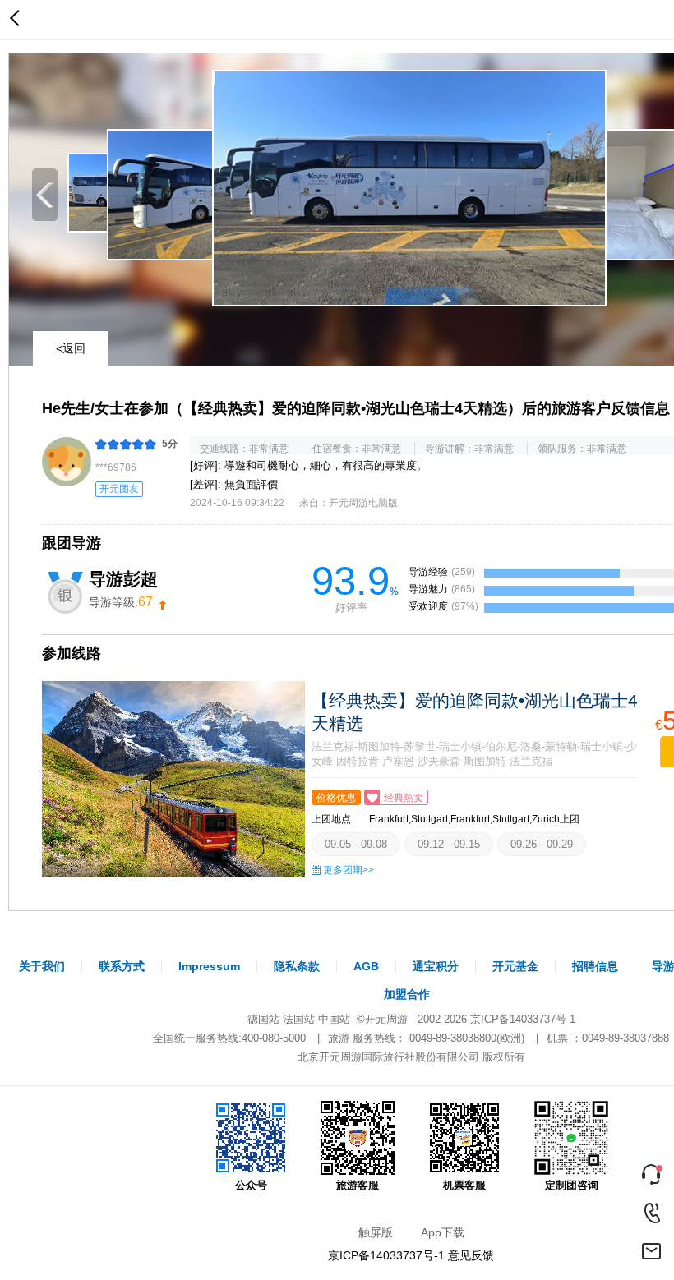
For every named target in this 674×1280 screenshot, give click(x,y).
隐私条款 (297, 966)
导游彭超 (123, 578)
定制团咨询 (571, 1185)
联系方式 (122, 966)
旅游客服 (357, 1185)
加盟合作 (407, 994)
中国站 (334, 1019)
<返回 (70, 348)
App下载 (442, 1232)
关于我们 (42, 966)
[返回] (18, 19)
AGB (366, 966)
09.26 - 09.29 (541, 844)
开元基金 (515, 966)
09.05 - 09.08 (356, 844)
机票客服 (464, 1185)
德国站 (263, 1019)
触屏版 (375, 1232)
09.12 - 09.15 (449, 844)
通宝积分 (436, 966)
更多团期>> (348, 870)
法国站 (299, 1019)
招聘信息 (595, 966)
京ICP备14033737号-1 (522, 1019)
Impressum (209, 966)
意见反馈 (471, 1255)
